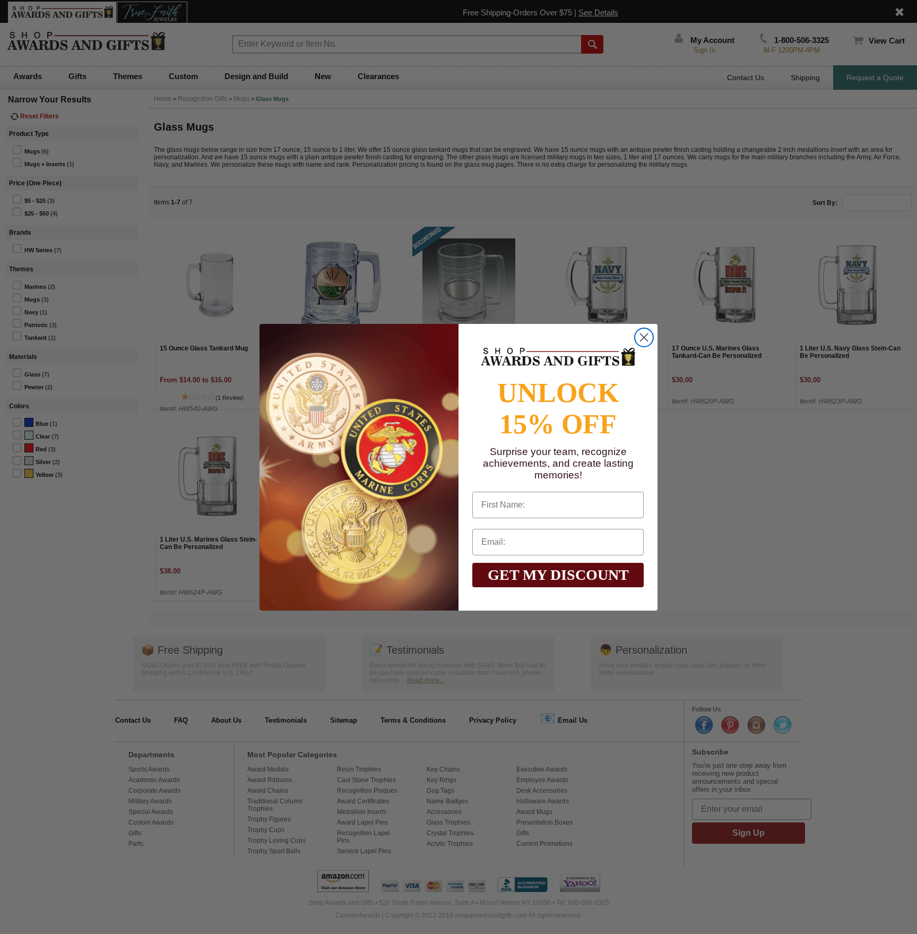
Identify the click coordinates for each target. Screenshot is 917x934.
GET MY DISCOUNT (558, 575)
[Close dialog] (644, 337)
